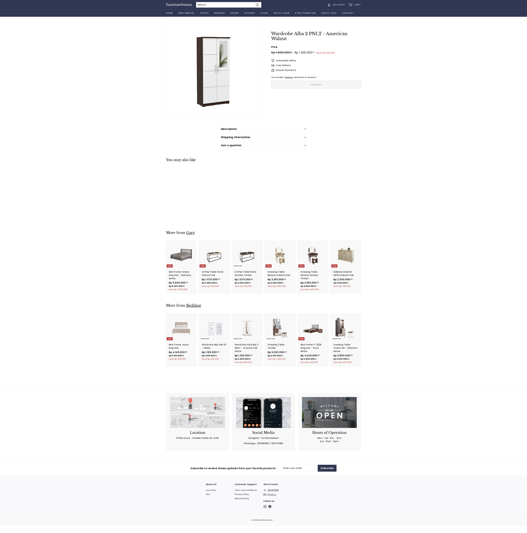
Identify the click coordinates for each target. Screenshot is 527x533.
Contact (348, 13)
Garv (190, 233)
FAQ (208, 494)
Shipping (289, 77)
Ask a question (231, 145)
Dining (234, 13)
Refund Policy (242, 498)
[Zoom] (214, 71)
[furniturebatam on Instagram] (265, 506)
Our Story (211, 490)
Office (204, 13)
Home (169, 13)
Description (229, 129)
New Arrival (187, 13)
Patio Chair (282, 13)
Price (274, 47)
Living (264, 13)
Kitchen (249, 13)
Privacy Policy (242, 494)
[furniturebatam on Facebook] (269, 506)
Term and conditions (246, 490)
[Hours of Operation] (329, 412)
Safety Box (329, 13)
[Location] (197, 412)
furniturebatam (179, 5)
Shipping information (235, 137)
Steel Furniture (305, 13)
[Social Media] (263, 412)
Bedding (219, 13)
